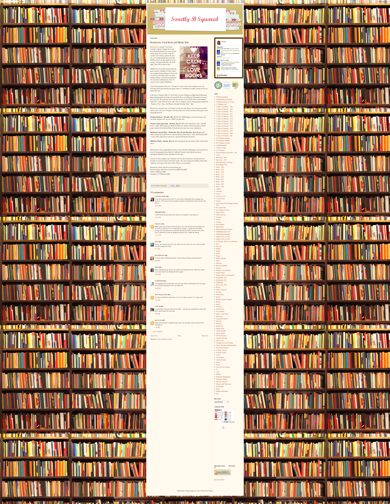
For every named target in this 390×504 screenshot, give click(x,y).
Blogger (210, 491)
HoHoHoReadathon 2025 (223, 232)
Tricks (218, 365)
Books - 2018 (220, 167)
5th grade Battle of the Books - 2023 (226, 153)
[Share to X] (175, 186)
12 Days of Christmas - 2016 (224, 124)
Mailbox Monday (221, 258)
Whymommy (220, 386)
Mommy (218, 268)
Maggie (218, 256)
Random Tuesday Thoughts (224, 299)
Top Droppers (220, 357)
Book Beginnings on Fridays (224, 162)
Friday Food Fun (221, 215)
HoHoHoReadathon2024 (223, 234)
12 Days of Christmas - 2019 (224, 131)
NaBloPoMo (219, 282)
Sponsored (219, 316)
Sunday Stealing (220, 331)
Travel (218, 362)
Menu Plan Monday (221, 265)
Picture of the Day (221, 290)
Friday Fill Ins (220, 212)
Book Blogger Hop (221, 165)
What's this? (224, 461)
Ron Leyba (158, 320)
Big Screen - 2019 (221, 160)
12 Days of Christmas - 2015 (224, 121)
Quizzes (218, 297)
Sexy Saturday (220, 311)
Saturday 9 (219, 307)
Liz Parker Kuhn (160, 196)
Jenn (156, 241)
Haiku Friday (220, 227)
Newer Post (154, 336)
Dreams (218, 201)
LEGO (218, 253)
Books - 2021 (220, 174)
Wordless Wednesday (222, 391)
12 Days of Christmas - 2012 (224, 114)
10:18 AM (158, 206)
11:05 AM (158, 217)
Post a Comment (157, 332)
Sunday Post (219, 326)
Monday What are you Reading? (225, 275)
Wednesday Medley (221, 379)
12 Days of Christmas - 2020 (224, 133)
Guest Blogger (220, 224)
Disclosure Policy (219, 480)
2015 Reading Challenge (223, 138)
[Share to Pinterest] (179, 186)
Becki (156, 267)
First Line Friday (221, 207)
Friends (218, 220)
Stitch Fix (219, 321)
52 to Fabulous (220, 150)
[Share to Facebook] (177, 186)
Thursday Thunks (221, 353)
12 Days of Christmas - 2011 (224, 111)
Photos (218, 287)
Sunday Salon (220, 328)
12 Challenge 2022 (221, 104)
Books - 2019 (220, 169)
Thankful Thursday (221, 338)
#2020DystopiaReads (222, 97)
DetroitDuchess (159, 255)
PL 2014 (218, 292)
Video (218, 372)
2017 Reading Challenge (223, 143)
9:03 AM (157, 314)
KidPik (218, 251)
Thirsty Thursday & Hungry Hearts (226, 345)
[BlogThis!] (173, 186)
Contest (218, 194)
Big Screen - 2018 (221, 157)
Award (218, 155)
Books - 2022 (220, 177)
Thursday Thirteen (221, 350)
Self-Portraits (220, 309)
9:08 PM (157, 261)
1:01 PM (157, 327)
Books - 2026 (220, 186)
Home (179, 336)
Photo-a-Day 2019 (221, 285)
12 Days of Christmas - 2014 (224, 119)
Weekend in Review (222, 381)
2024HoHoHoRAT (221, 145)
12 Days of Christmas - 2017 (224, 126)
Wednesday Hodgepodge (223, 377)
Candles (218, 189)
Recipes (218, 302)
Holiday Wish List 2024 (223, 236)
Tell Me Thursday (221, 336)
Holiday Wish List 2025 (223, 239)
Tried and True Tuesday (223, 367)
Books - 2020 (220, 172)
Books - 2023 (220, 179)
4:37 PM (157, 249)
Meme (218, 261)
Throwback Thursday (222, 348)
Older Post (205, 336)
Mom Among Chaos (161, 294)
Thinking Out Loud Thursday (224, 343)
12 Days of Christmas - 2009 (224, 107)
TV (217, 369)
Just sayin (219, 246)
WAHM (218, 374)
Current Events (220, 199)
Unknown (158, 224)
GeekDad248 (159, 281)
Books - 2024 (220, 182)
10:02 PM (158, 274)
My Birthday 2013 (221, 278)
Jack (217, 244)
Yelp (217, 394)
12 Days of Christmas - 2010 (224, 109)
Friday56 (218, 217)
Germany (218, 222)
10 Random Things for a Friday (225, 102)
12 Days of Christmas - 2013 (224, 116)
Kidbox (218, 249)
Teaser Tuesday (220, 333)
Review (218, 304)
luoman (198, 491)
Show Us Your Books (222, 314)
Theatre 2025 (220, 340)
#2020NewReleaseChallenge (224, 99)
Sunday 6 (219, 323)
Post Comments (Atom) (165, 339)
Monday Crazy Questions (223, 270)
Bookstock (153, 47)
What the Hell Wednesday (223, 384)
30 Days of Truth (221, 148)
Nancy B (157, 306)
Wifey (218, 389)
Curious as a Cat (220, 196)
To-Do (218, 355)
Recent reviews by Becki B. (224, 429)
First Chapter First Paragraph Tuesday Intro (227, 204)
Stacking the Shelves (222, 319)
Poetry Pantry (220, 294)
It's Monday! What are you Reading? (226, 241)
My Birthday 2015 (221, 280)
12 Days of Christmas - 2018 (224, 128)
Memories (219, 263)
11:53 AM (158, 235)
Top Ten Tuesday (221, 360)
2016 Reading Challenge (223, 140)
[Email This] (171, 186)
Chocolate (219, 191)
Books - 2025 (220, 184)
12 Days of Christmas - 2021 (224, 136)
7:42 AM (157, 300)
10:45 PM (158, 288)
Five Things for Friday (222, 210)
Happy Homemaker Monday (224, 229)
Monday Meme (220, 273)
